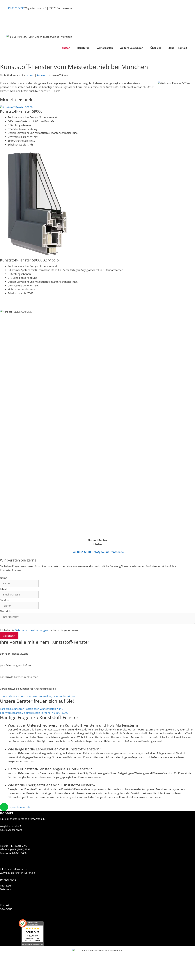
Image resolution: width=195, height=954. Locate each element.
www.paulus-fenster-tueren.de (17, 872)
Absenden (9, 635)
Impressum (6, 885)
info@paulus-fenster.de (108, 552)
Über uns (155, 47)
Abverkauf (6, 909)
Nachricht (5, 611)
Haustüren (83, 47)
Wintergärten (105, 47)
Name (3, 578)
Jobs (171, 47)
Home (30, 75)
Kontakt (182, 47)
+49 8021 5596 (81, 552)
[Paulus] (77, 950)
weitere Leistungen (131, 47)
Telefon (4, 600)
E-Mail (3, 589)
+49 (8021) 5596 (18, 845)
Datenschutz (7, 889)
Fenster (65, 47)
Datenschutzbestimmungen (31, 630)
